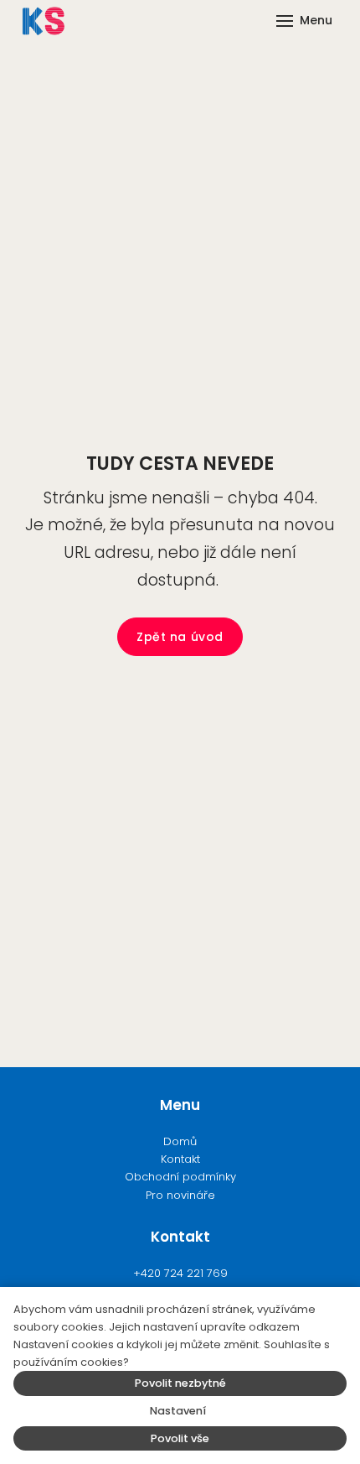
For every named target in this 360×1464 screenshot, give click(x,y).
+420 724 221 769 (180, 1273)
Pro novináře (180, 1195)
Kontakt (180, 1159)
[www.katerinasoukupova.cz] (43, 21)
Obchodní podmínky (180, 1177)
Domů (180, 1141)
